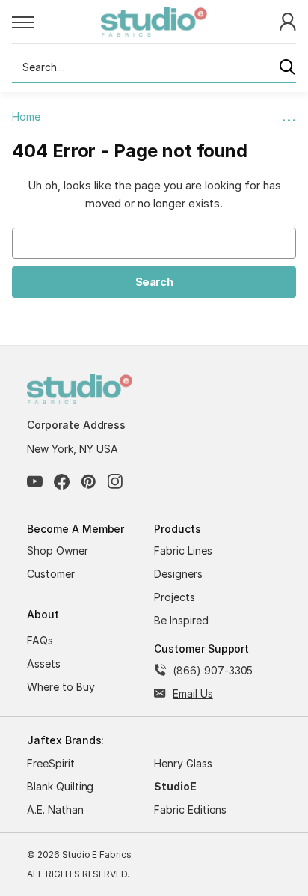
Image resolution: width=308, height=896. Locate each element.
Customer (51, 573)
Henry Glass (183, 763)
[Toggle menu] (56, 21)
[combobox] (154, 67)
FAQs (40, 640)
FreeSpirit (51, 763)
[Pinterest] (88, 482)
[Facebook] (62, 482)
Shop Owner (57, 550)
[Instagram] (115, 482)
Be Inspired (181, 620)
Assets (44, 663)
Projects (174, 597)
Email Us (193, 693)
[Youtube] (35, 482)
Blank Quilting (60, 786)
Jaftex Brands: (65, 740)
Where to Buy (61, 686)
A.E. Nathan (55, 809)
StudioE (175, 786)
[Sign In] (288, 20)
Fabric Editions (190, 809)
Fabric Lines (183, 550)
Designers (178, 573)
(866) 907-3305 (213, 670)
